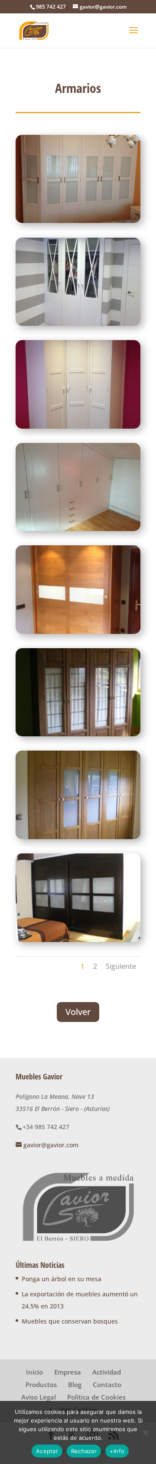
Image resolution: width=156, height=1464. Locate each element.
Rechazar (84, 1451)
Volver (78, 1012)
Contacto (107, 1384)
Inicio (34, 1372)
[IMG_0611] (78, 323)
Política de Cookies (96, 1397)
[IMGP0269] (78, 734)
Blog (74, 1384)
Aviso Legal (38, 1397)
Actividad (106, 1372)
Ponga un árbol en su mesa (61, 1279)
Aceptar (47, 1451)
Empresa (67, 1372)
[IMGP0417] (78, 940)
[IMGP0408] (78, 837)
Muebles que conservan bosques (70, 1321)
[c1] (78, 220)
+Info (117, 1451)
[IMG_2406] (78, 631)
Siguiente (121, 966)
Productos (41, 1384)
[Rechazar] (145, 1432)
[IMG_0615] (78, 426)
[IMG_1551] (78, 529)
